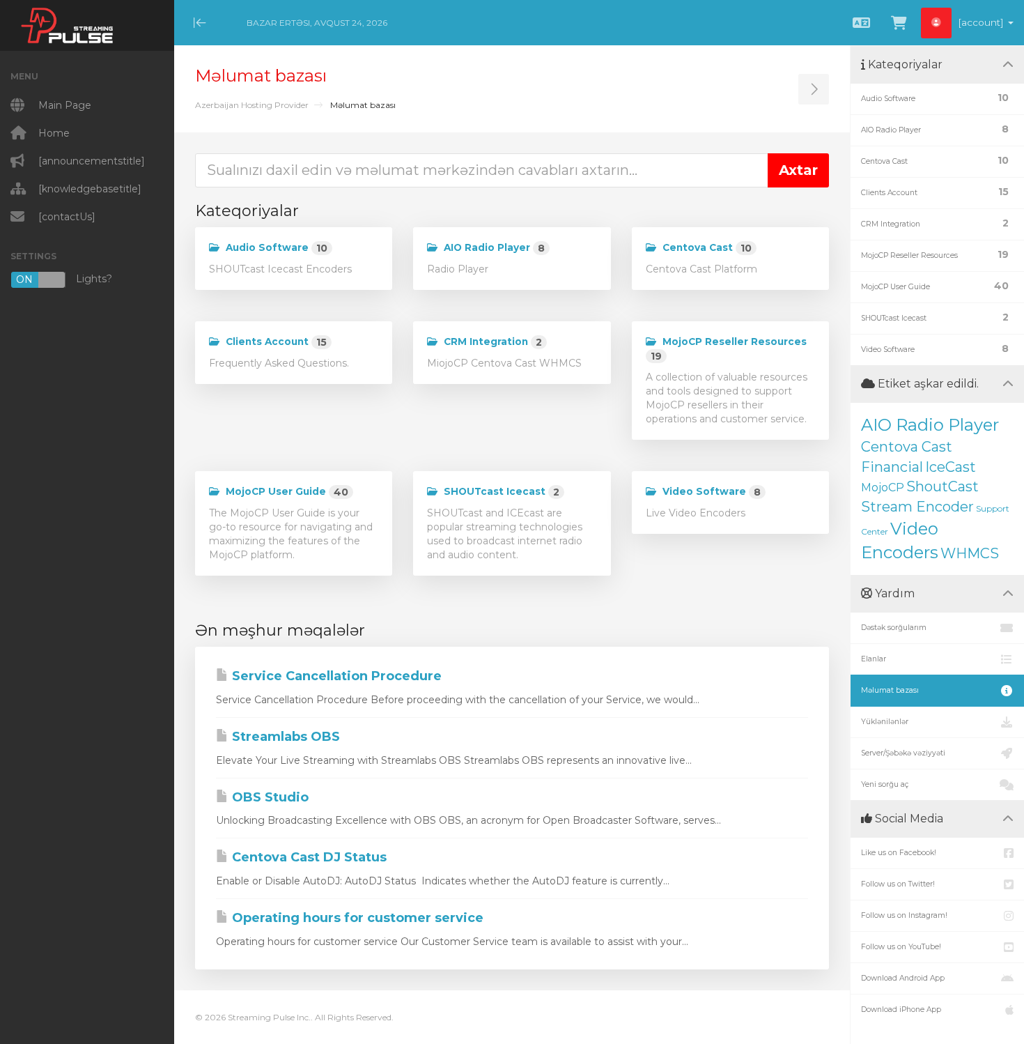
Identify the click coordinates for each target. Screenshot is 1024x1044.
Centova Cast (706, 248)
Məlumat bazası (890, 690)
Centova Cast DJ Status (307, 857)
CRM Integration (491, 342)
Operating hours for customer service (355, 918)
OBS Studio (268, 797)
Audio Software (275, 248)
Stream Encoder (917, 506)
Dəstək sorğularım (893, 627)
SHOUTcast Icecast (500, 492)
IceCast (950, 467)
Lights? (64, 279)
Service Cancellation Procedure (335, 676)
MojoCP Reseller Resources (729, 349)
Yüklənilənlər (884, 721)
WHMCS (969, 553)
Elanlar (873, 658)
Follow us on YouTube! (901, 946)
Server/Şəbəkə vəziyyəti (903, 753)
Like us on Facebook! (898, 852)
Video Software (710, 492)
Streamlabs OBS (284, 736)
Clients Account (275, 342)
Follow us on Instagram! (904, 915)
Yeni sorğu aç (884, 784)
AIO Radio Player (493, 248)
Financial (892, 467)
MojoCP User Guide (285, 492)
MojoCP (882, 487)
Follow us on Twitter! (898, 884)
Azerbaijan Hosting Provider (252, 105)
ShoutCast (942, 486)
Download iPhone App (901, 1009)
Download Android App (903, 978)
